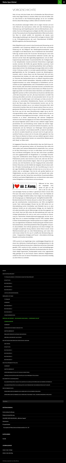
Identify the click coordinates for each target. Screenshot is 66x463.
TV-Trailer (7, 299)
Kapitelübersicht (9, 331)
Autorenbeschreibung (8, 412)
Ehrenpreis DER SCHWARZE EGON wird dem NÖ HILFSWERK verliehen (22, 391)
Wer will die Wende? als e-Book (13, 337)
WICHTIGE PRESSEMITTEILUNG (10, 362)
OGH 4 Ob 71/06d (7, 450)
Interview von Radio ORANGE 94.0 (13, 327)
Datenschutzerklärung (8, 415)
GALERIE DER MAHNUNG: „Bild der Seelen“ (14, 418)
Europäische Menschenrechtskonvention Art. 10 (16, 427)
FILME (4, 438)
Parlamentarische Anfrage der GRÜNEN (15, 334)
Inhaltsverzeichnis (9, 315)
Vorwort (7, 302)
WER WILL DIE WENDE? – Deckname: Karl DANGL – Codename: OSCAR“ (21, 318)
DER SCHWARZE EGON (8, 388)
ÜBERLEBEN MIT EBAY (8, 296)
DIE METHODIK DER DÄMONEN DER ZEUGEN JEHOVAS (16, 340)
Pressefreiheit (6, 424)
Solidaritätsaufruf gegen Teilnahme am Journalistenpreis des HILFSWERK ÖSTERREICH (28, 381)
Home (4, 270)
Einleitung (7, 280)
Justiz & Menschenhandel (11, 292)
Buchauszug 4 (8, 359)
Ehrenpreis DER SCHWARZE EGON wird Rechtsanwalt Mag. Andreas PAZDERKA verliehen (28, 394)
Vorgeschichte (8, 321)
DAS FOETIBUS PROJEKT (8, 273)
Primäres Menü (64, 2)
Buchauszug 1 (8, 283)
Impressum (6, 421)
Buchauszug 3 (8, 289)
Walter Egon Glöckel (9, 2)
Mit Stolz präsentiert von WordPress (11, 461)
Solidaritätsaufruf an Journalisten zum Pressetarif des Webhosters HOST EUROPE (27, 385)
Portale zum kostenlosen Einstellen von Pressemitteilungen (21, 375)
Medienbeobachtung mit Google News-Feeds (16, 372)
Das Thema (7, 343)
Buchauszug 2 (8, 286)
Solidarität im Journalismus (10, 378)
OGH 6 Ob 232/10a (8, 453)
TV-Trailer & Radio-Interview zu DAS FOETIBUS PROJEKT (19, 277)
